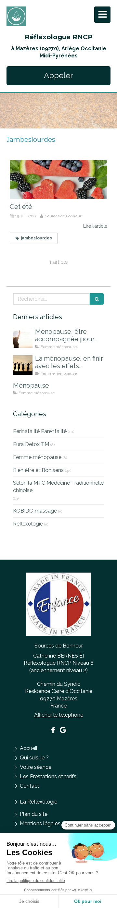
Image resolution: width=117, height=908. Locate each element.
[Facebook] (53, 731)
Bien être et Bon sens (38, 470)
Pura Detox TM (31, 444)
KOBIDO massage (35, 511)
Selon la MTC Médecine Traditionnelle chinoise (58, 486)
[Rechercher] (97, 299)
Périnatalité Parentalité (40, 431)
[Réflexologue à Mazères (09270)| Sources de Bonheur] (16, 16)
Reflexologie (28, 524)
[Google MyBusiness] (63, 731)
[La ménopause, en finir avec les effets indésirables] (22, 365)
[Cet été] (58, 179)
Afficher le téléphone (58, 715)
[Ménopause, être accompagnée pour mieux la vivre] (22, 338)
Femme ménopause (37, 457)
